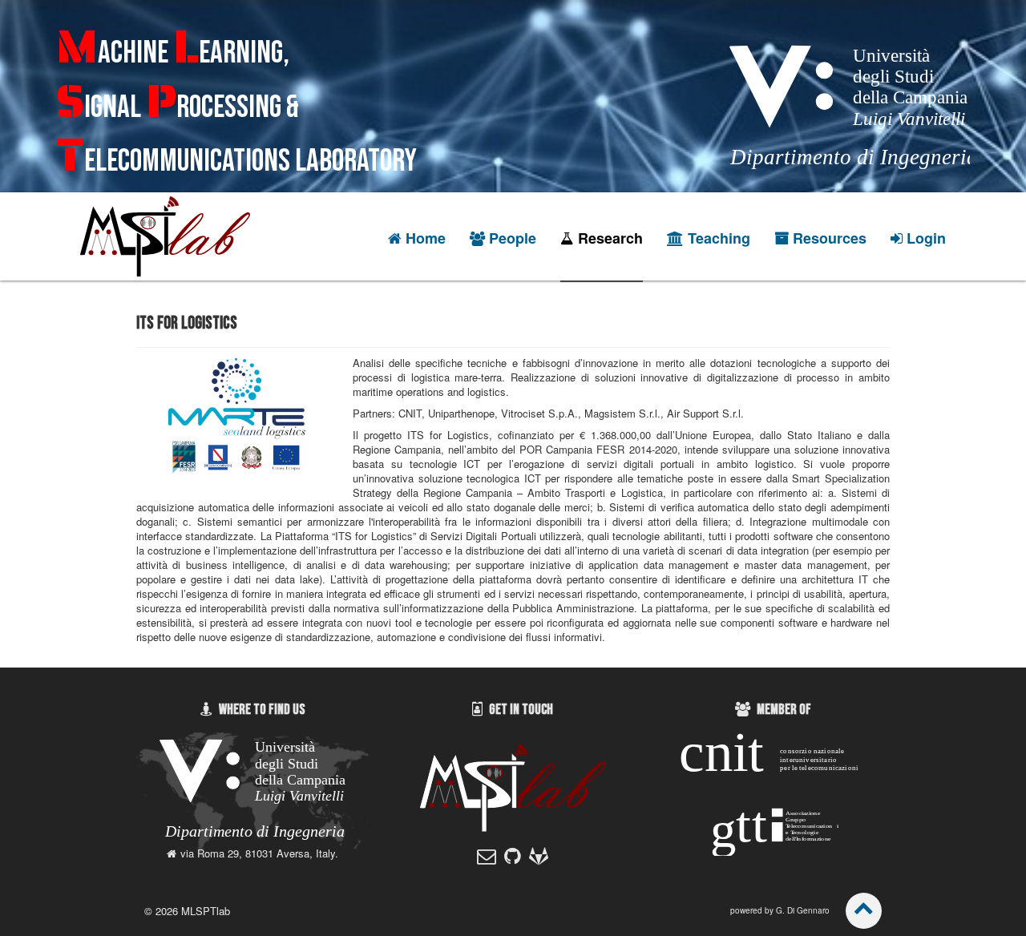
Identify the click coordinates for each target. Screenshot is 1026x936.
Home (426, 238)
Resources (829, 238)
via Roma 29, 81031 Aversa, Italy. (259, 853)
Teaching (719, 238)
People (512, 238)
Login (926, 238)
